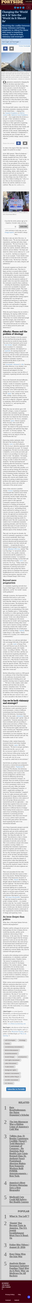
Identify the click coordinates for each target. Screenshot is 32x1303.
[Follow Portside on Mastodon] (20, 8)
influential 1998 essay (14, 549)
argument (7, 351)
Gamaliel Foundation (11, 113)
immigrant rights (10, 1070)
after (22, 364)
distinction (19, 716)
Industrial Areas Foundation (19, 115)
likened (16, 880)
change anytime (9, 232)
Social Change (9, 1057)
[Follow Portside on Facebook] (15, 8)
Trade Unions (9, 1067)
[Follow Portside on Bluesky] (18, 8)
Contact (8, 1300)
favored (10, 491)
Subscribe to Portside (16, 1089)
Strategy (22, 1040)
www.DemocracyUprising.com (17, 1024)
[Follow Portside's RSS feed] (23, 8)
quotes (12, 421)
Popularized (19, 767)
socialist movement (11, 1080)
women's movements (12, 1073)
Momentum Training (17, 1031)
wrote (11, 444)
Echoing (21, 630)
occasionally (9, 364)
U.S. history (9, 1083)
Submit (16, 1300)
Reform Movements (11, 1050)
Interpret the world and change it (6, 1286)
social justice (22, 1057)
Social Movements (11, 1053)
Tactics (7, 1043)
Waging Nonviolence (9, 44)
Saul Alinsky (8, 345)
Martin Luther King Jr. (12, 1076)
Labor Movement (10, 1063)
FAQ (19, 1294)
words (15, 644)
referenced (16, 364)
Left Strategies (10, 1040)
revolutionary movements (13, 1047)
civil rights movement (12, 1060)
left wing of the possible (13, 897)
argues (9, 393)
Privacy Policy (9, 1294)
